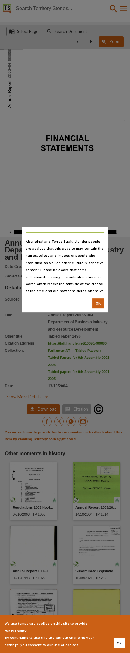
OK (98, 303)
